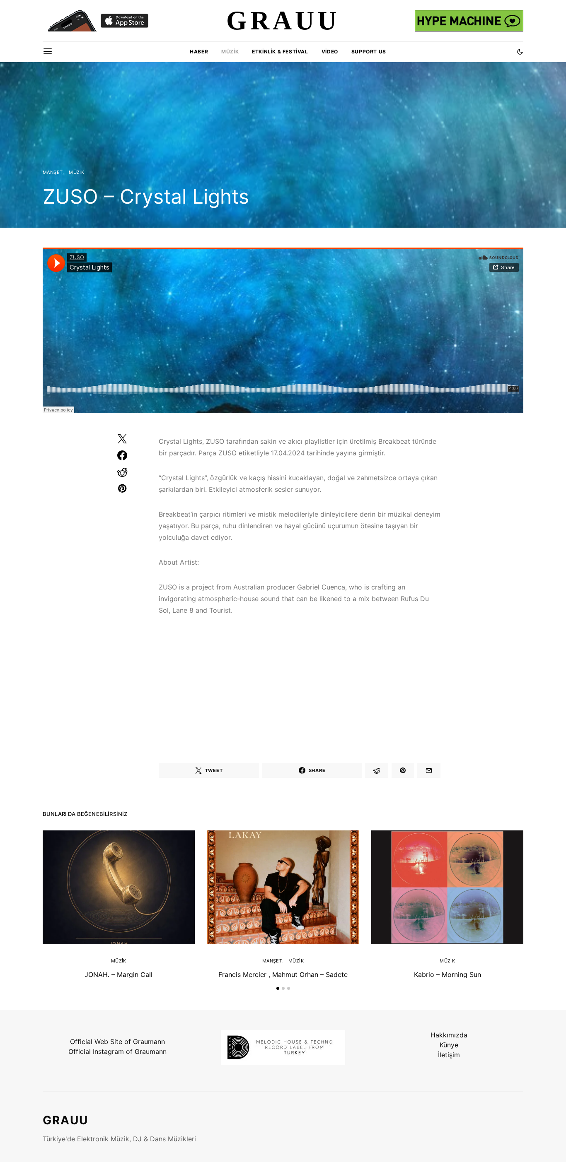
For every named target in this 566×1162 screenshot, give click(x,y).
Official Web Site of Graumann (117, 1041)
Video (330, 51)
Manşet (53, 172)
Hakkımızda (449, 1035)
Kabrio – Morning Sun (447, 974)
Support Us (368, 51)
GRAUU (65, 1120)
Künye (449, 1045)
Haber (199, 51)
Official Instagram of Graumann (117, 1051)
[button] (520, 51)
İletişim (449, 1055)
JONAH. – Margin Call (118, 974)
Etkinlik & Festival (280, 51)
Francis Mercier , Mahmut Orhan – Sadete (283, 974)
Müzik (230, 51)
